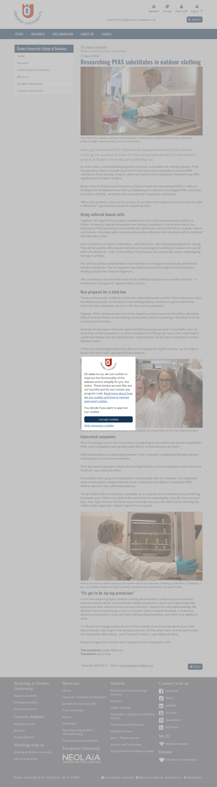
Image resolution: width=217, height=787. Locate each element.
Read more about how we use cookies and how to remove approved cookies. (108, 397)
